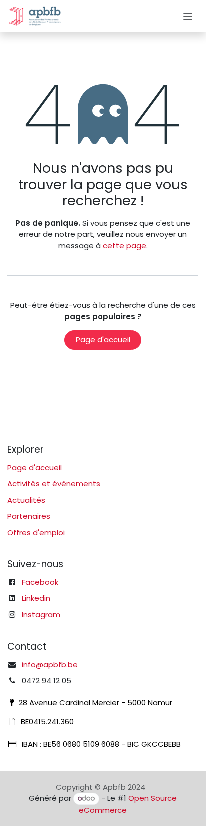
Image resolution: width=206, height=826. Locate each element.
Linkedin (36, 598)
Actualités (27, 500)
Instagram (41, 614)
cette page (124, 245)
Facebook (40, 582)
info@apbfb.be (50, 664)
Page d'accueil (103, 339)
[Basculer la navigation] (188, 16)
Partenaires (29, 516)
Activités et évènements (54, 483)
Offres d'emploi (36, 532)
